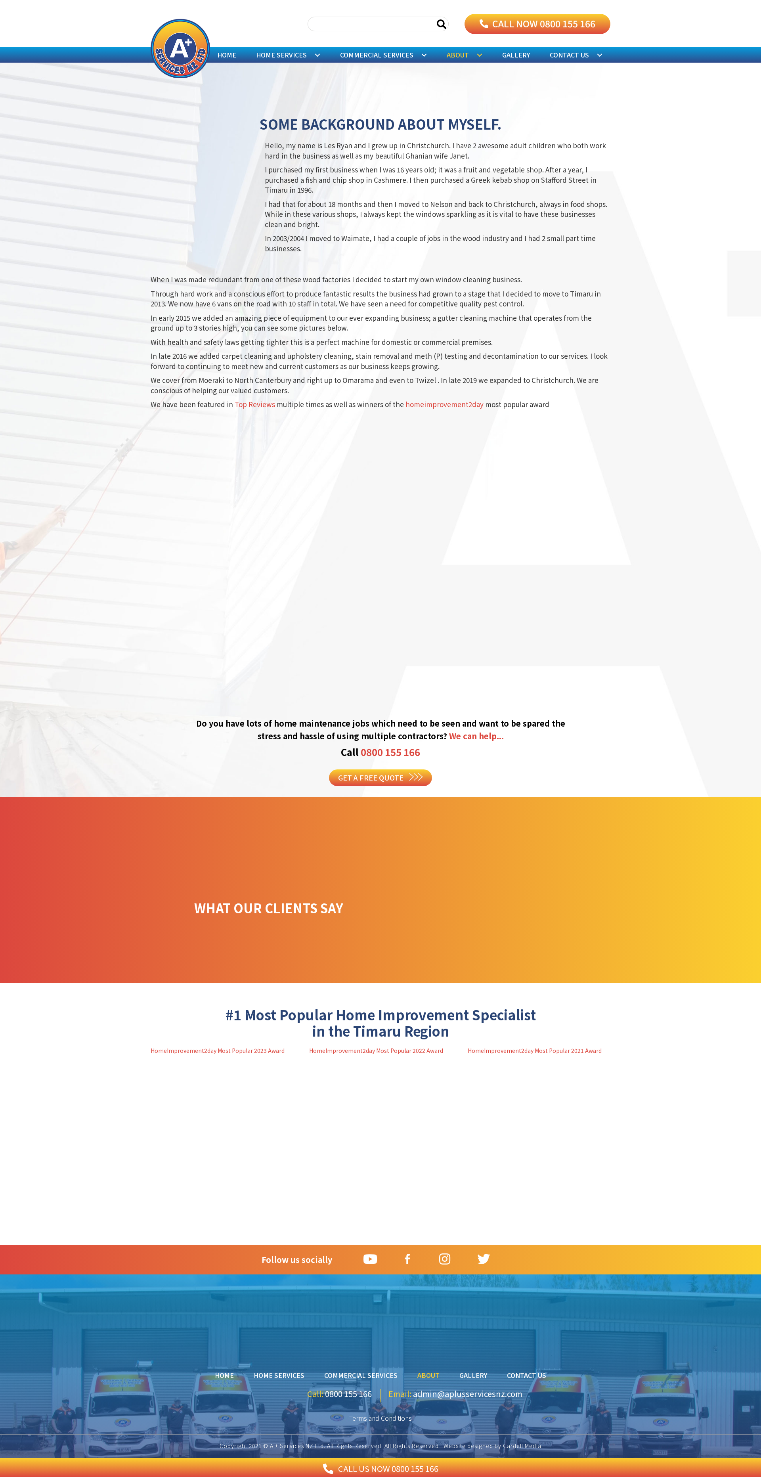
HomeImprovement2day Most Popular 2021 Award (535, 1050)
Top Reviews (256, 404)
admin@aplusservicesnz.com (466, 1393)
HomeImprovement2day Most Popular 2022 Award (376, 1050)
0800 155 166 (390, 752)
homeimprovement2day (445, 404)
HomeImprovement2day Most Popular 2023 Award (218, 1050)
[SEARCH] (441, 24)
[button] (537, 24)
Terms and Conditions (380, 1418)
